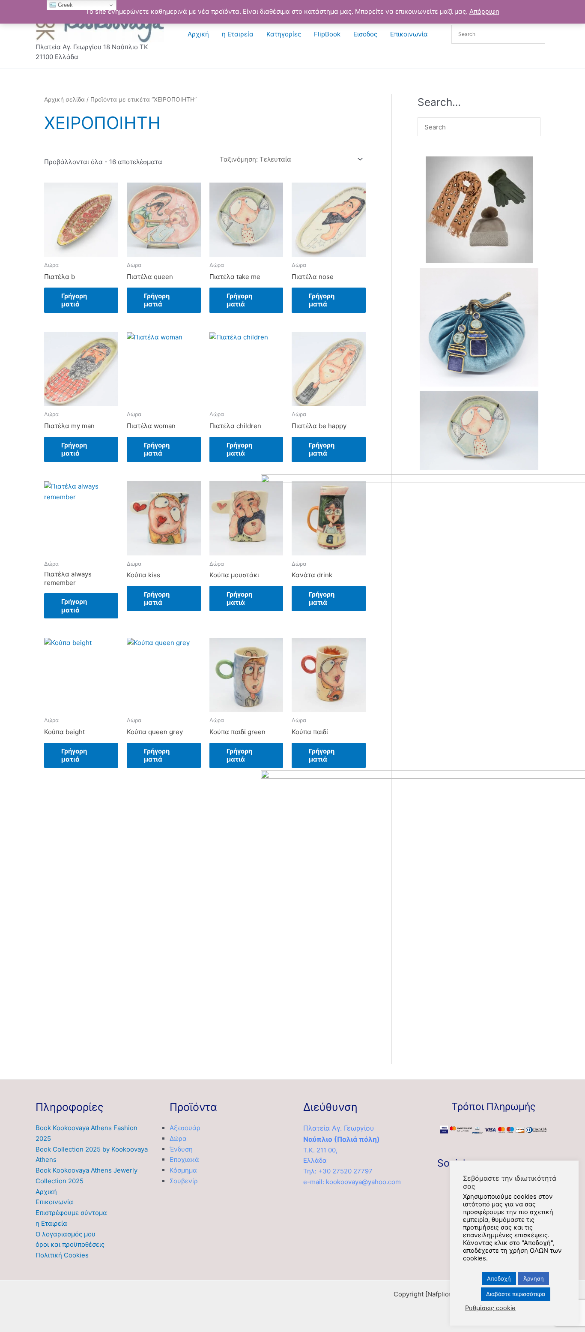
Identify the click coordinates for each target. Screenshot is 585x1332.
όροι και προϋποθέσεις (70, 1244)
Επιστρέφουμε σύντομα (71, 1213)
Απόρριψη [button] (484, 11)
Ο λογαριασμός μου (66, 1234)
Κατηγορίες (283, 34)
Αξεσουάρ (185, 1128)
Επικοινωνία (409, 34)
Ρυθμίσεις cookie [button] (490, 1308)
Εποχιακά (184, 1159)
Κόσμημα (183, 1170)
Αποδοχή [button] (499, 1278)
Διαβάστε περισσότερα (515, 1293)
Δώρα (178, 1138)
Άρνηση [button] (533, 1278)
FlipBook (327, 34)
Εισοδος (365, 34)
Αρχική (198, 34)
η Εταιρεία (238, 34)
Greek (64, 5)
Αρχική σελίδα (64, 99)
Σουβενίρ (184, 1181)
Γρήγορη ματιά (74, 300)
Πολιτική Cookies (62, 1255)
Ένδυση (181, 1149)
